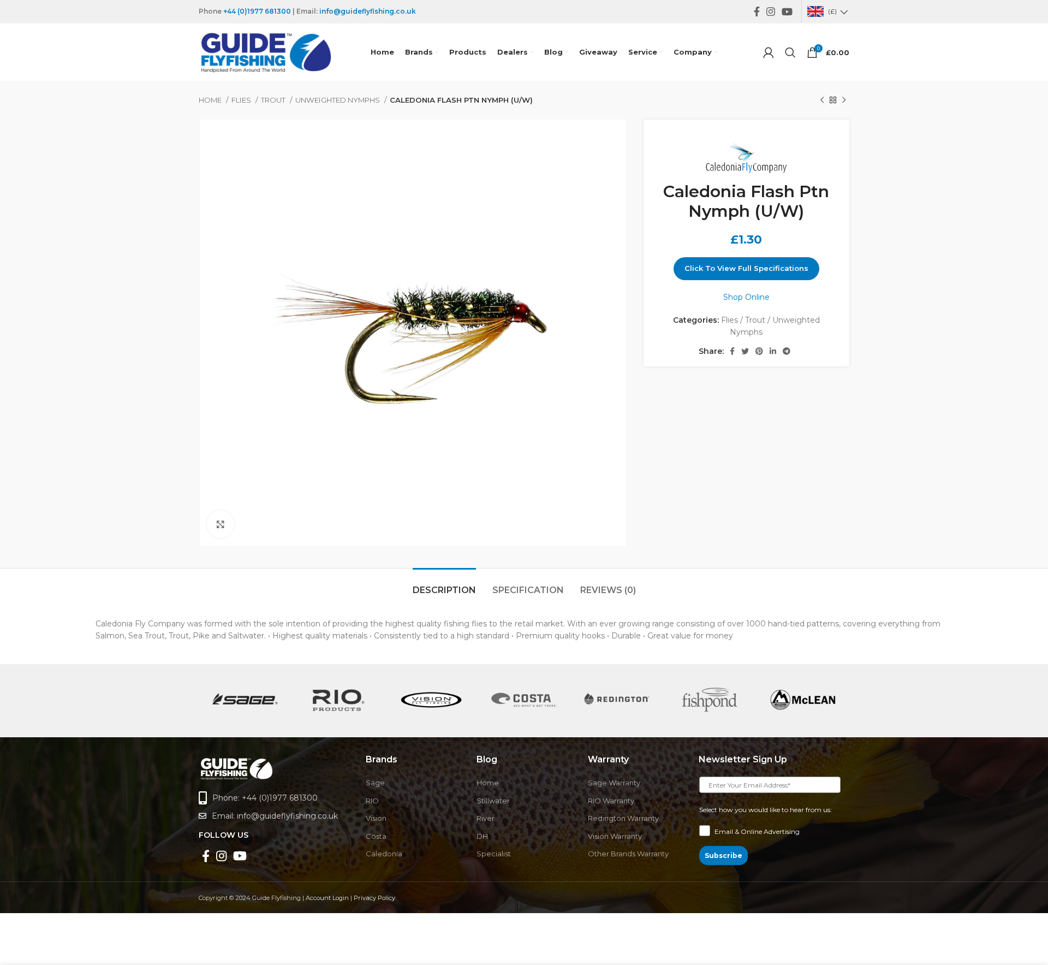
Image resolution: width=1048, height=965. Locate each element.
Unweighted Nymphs (338, 100)
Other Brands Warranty (628, 853)
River (486, 818)
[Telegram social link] (786, 351)
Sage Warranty (614, 782)
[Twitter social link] (745, 351)
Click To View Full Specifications (746, 268)
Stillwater (493, 800)
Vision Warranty (615, 836)
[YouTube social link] (787, 11)
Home (211, 100)
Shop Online (746, 297)
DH (482, 836)
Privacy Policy (374, 898)
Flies (242, 100)
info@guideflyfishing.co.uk (367, 11)
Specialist (494, 853)
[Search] (790, 52)
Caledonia (384, 853)
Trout (274, 100)
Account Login (327, 898)
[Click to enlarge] (220, 524)
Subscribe (723, 855)
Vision (376, 818)
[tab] (444, 584)
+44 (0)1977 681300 (257, 11)
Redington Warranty (623, 818)
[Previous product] (822, 100)
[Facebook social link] (757, 11)
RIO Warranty (611, 800)
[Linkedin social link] (772, 351)
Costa (376, 836)
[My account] (768, 52)
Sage (375, 782)
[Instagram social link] (770, 11)
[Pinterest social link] (759, 351)
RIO (372, 800)
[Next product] (843, 100)
